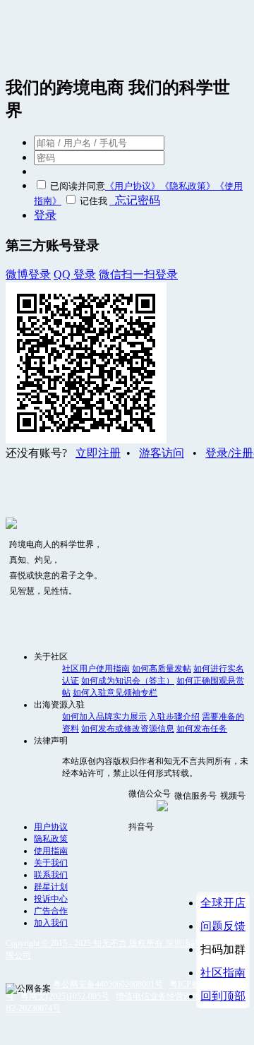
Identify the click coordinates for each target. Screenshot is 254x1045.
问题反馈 (223, 926)
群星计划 (51, 887)
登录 (45, 215)
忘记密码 (134, 200)
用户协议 (51, 827)
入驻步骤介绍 (174, 717)
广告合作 (51, 911)
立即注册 (98, 453)
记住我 (93, 201)
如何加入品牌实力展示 (104, 717)
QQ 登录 (75, 274)
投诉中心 (51, 899)
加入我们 (51, 923)
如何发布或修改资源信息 (127, 729)
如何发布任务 (201, 729)
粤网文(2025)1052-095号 (64, 996)
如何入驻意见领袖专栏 (115, 693)
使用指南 (51, 851)
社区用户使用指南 (96, 669)
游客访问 (161, 453)
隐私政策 (51, 839)
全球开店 (223, 903)
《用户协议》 (132, 186)
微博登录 (28, 274)
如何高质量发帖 (161, 669)
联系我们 (51, 875)
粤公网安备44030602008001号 (108, 984)
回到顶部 (223, 996)
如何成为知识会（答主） (127, 681)
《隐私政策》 (187, 186)
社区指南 (223, 973)
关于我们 (51, 863)
